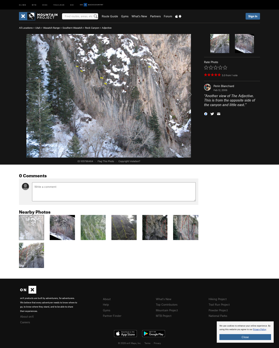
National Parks (218, 315)
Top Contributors (166, 304)
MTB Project (163, 315)
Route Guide (110, 16)
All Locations (26, 27)
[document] (245, 332)
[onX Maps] (28, 292)
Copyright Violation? (129, 161)
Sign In (252, 16)
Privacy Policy (259, 329)
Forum (168, 16)
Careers (25, 322)
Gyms (124, 16)
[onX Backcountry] (91, 5)
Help (106, 304)
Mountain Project (167, 310)
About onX (27, 316)
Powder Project (218, 310)
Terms (147, 343)
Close (245, 337)
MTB (34, 4)
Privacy (157, 343)
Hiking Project (218, 299)
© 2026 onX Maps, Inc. (129, 343)
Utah (37, 27)
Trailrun (59, 4)
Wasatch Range (51, 27)
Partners (155, 16)
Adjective (107, 27)
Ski (72, 4)
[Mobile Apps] (178, 16)
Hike (45, 4)
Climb (22, 4)
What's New (139, 16)
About (107, 299)
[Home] (40, 16)
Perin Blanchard (224, 86)
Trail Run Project (219, 304)
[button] (205, 113)
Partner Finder (112, 315)
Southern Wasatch (72, 27)
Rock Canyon (92, 27)
